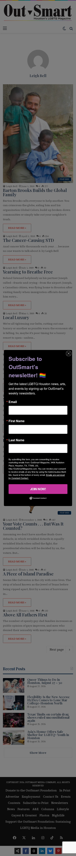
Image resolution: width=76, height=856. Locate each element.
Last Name (16, 440)
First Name (17, 421)
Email (13, 401)
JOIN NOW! (38, 489)
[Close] (68, 353)
